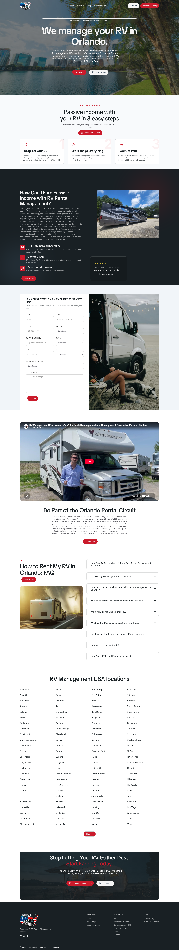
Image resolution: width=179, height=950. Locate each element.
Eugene (59, 757)
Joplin (130, 796)
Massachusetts (27, 824)
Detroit (130, 745)
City (27, 350)
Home (71, 6)
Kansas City (97, 801)
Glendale (24, 773)
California (60, 723)
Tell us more (31, 373)
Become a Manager (102, 6)
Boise (22, 717)
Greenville (25, 779)
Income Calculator (121, 922)
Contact (133, 6)
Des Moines (97, 745)
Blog (89, 6)
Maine (130, 818)
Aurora (23, 706)
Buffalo (130, 717)
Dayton (95, 740)
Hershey (95, 779)
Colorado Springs (29, 740)
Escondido (25, 757)
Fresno (59, 768)
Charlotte (24, 729)
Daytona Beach (134, 740)
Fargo (94, 757)
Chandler (95, 723)
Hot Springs (62, 785)
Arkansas (24, 700)
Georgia (131, 768)
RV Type (59, 326)
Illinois (23, 790)
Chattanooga (62, 729)
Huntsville (132, 785)
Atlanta (95, 700)
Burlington (25, 723)
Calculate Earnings (150, 6)
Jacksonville (97, 796)
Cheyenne (96, 729)
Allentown (132, 689)
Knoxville (24, 807)
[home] (25, 6)
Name (28, 315)
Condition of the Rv (34, 361)
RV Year (59, 338)
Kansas (59, 801)
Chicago (131, 729)
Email (58, 315)
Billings (23, 712)
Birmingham (61, 712)
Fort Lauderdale (135, 762)
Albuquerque (97, 689)
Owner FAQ (118, 932)
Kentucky (131, 801)
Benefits (80, 6)
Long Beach (133, 813)
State (58, 350)
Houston (95, 785)
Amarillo (24, 695)
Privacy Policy (148, 919)
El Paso (130, 751)
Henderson (61, 779)
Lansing (95, 807)
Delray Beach (26, 745)
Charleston (132, 723)
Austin (59, 706)
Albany (59, 689)
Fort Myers (25, 768)
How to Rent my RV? (122, 928)
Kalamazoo (25, 801)
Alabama (24, 689)
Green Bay (132, 773)
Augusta (131, 700)
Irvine (22, 796)
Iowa (129, 790)
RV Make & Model (33, 338)
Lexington (25, 813)
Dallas (59, 740)
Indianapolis (97, 790)
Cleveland (61, 734)
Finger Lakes (26, 762)
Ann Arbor (96, 695)
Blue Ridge (96, 712)
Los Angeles (26, 818)
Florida (94, 762)
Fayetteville (132, 757)
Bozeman (60, 717)
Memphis (60, 824)
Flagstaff (60, 762)
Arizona (131, 695)
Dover (23, 751)
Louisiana (60, 818)
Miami (130, 824)
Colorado (132, 734)
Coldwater (96, 734)
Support (117, 935)
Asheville (60, 700)
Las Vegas (132, 807)
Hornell (23, 785)
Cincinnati (25, 734)
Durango (60, 751)
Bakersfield (97, 706)
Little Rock (61, 813)
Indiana (59, 790)
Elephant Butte (98, 751)
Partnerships (91, 922)
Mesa (94, 824)
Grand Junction (63, 773)
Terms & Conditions (151, 922)
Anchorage (61, 695)
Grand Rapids (98, 773)
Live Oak (95, 813)
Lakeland (60, 807)
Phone (28, 326)
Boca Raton (133, 712)
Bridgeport (96, 717)
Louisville (95, 818)
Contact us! (29, 278)
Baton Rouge (133, 706)
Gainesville (96, 768)
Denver (59, 745)
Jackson (60, 796)
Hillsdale (131, 779)
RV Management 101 (122, 925)
